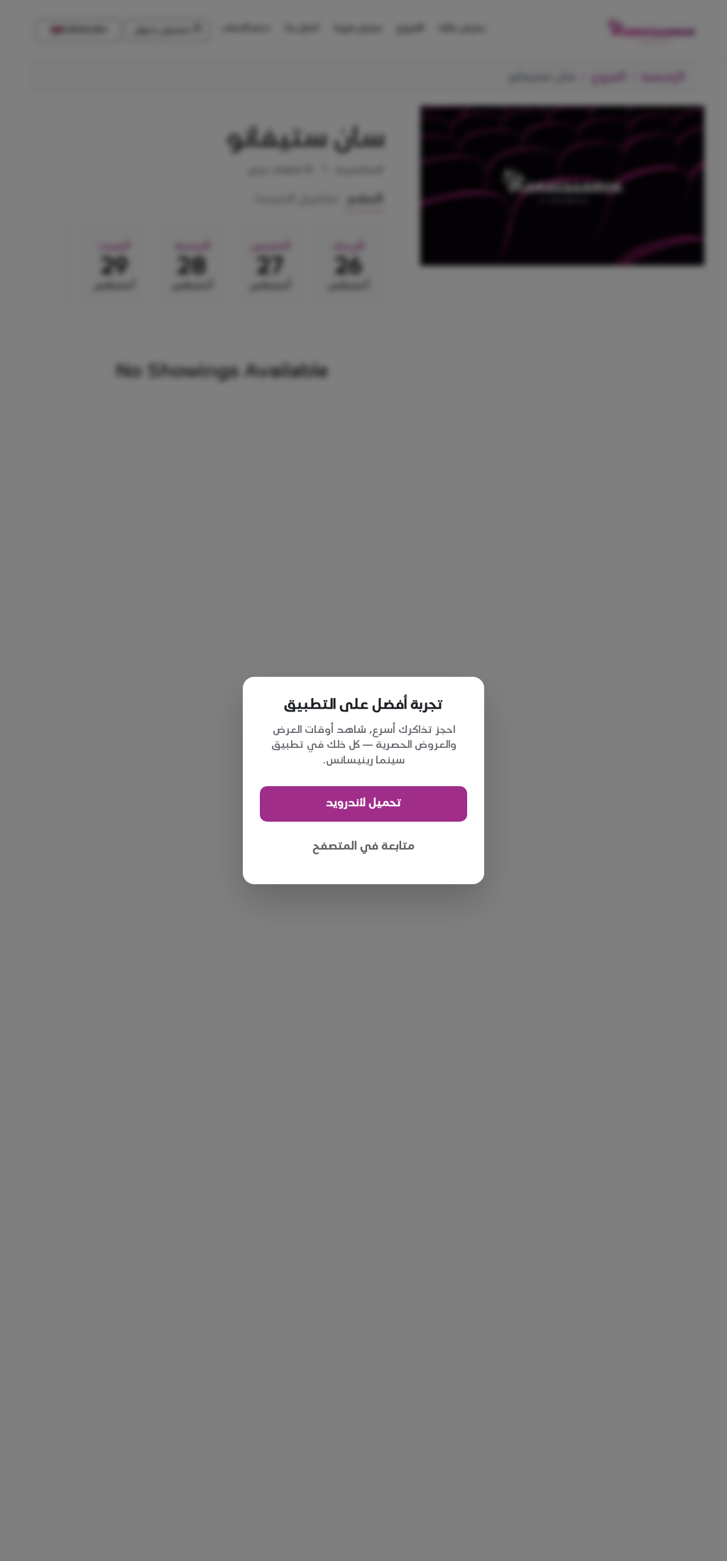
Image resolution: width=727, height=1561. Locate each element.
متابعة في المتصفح (363, 846)
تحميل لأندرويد (363, 803)
